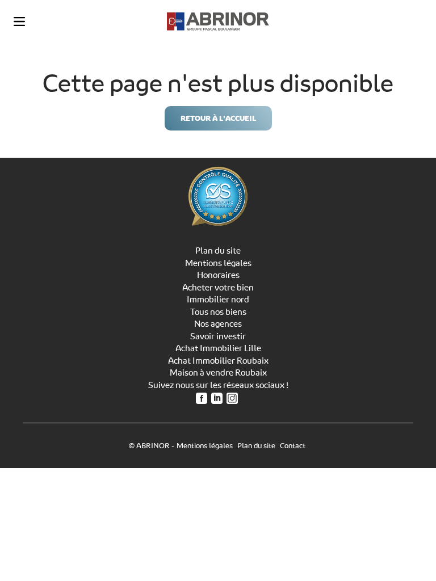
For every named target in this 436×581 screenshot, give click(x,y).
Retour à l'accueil (218, 118)
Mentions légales (218, 263)
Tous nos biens (218, 312)
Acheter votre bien (218, 288)
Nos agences (218, 324)
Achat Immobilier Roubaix (218, 361)
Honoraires (218, 275)
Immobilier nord (218, 299)
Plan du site (218, 251)
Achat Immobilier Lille (218, 348)
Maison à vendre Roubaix (218, 373)
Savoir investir (218, 336)
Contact (292, 445)
